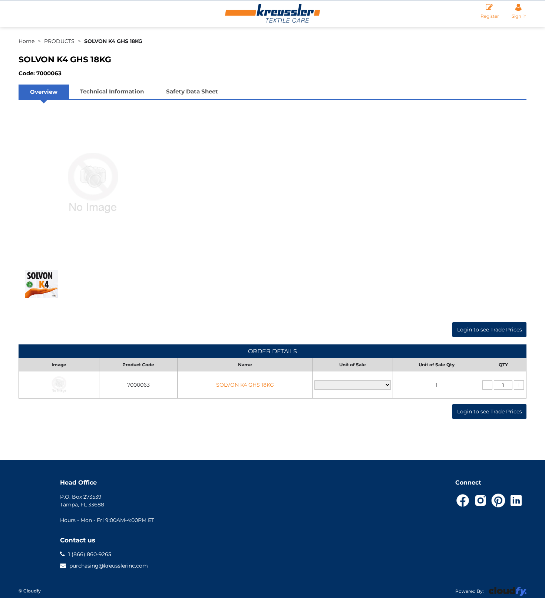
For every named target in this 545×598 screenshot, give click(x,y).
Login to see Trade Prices (489, 329)
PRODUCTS (59, 41)
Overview (43, 91)
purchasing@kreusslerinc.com (108, 565)
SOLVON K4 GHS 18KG (113, 41)
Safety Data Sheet (192, 91)
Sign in (519, 16)
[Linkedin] (516, 500)
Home (26, 41)
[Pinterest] (498, 500)
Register (489, 16)
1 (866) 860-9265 (89, 554)
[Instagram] (480, 500)
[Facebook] (462, 500)
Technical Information (112, 91)
